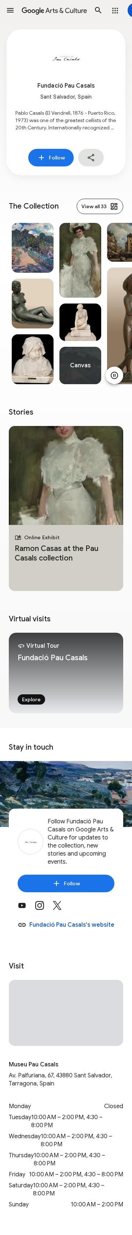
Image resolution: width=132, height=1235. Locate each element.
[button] (10, 10)
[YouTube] (26, 908)
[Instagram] (44, 908)
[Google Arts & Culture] (54, 10)
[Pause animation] (114, 375)
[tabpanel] (32, 303)
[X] (61, 908)
